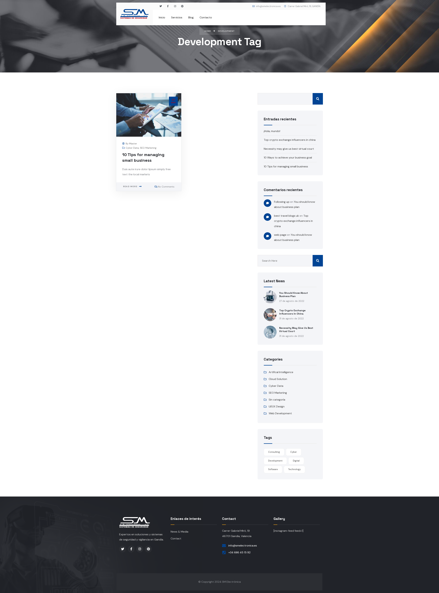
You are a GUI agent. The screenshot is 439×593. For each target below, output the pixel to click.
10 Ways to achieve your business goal (288, 157)
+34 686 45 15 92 (239, 552)
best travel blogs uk (286, 216)
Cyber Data (132, 147)
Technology (294, 469)
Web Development (280, 413)
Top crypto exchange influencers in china (290, 140)
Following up (281, 202)
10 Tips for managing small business (286, 166)
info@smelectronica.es (268, 6)
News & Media (179, 531)
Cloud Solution (278, 379)
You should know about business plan (293, 294)
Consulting (274, 452)
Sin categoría (277, 399)
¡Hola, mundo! (272, 131)
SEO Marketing (148, 147)
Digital (296, 460)
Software (273, 469)
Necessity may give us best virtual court (289, 149)
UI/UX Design (276, 406)
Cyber (293, 452)
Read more (130, 186)
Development (275, 460)
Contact (176, 538)
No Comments (166, 186)
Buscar (318, 99)
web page (280, 235)
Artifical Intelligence (281, 372)
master (133, 143)
